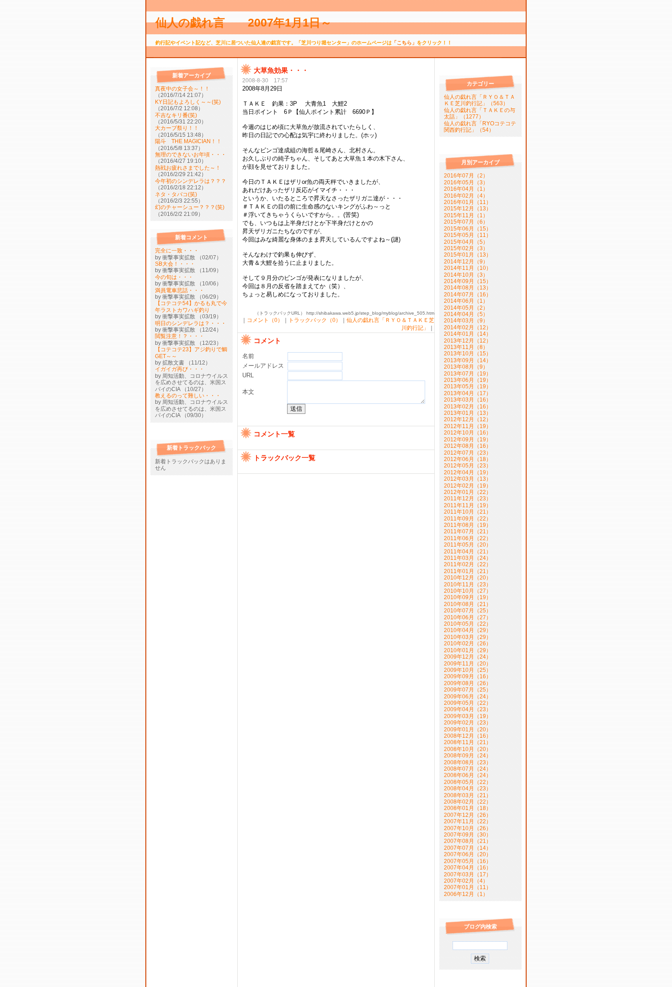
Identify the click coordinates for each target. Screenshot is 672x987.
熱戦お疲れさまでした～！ (188, 168)
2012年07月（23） (467, 453)
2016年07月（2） (466, 175)
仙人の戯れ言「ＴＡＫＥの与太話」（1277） (479, 113)
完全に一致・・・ (177, 250)
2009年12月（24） (467, 657)
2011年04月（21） (467, 551)
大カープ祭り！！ (177, 128)
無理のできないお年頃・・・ (190, 154)
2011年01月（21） (467, 571)
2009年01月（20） (467, 729)
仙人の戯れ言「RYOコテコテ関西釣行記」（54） (480, 126)
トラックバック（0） (314, 320)
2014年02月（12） (467, 327)
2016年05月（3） (466, 182)
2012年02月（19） (467, 486)
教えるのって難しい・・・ (188, 395)
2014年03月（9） (466, 320)
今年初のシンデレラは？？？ (190, 181)
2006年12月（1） (466, 894)
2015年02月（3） (466, 248)
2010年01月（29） (467, 650)
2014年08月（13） (467, 287)
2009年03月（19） (467, 716)
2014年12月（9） (466, 261)
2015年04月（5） (466, 242)
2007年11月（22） (467, 821)
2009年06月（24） (467, 696)
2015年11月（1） (466, 215)
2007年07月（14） (467, 848)
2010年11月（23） (467, 584)
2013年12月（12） (467, 341)
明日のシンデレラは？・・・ (190, 323)
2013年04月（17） (467, 393)
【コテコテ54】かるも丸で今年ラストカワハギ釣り (191, 306)
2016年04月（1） (466, 189)
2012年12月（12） (467, 419)
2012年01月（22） (467, 492)
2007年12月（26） (467, 815)
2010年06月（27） (467, 617)
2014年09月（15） (467, 281)
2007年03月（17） (467, 874)
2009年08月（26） (467, 683)
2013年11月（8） (466, 347)
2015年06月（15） (467, 228)
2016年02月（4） (466, 196)
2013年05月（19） (467, 386)
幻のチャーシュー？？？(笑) (189, 207)
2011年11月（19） (467, 505)
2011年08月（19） (467, 525)
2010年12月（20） (467, 577)
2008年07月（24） (467, 769)
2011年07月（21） (467, 531)
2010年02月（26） (467, 643)
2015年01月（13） (467, 255)
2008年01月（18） (467, 808)
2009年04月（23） (467, 709)
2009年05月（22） (467, 703)
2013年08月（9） (466, 367)
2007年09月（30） (467, 834)
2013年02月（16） (467, 406)
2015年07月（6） (466, 222)
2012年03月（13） (467, 479)
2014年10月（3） (466, 275)
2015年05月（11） (467, 235)
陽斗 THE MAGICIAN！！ (188, 141)
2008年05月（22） (467, 782)
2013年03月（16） (467, 400)
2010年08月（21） (467, 604)
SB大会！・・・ (175, 264)
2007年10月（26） (467, 828)
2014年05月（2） (466, 308)
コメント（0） (265, 320)
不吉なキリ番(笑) (176, 115)
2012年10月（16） (467, 432)
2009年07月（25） (467, 690)
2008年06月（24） (467, 775)
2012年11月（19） (467, 426)
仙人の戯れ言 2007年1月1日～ (249, 22)
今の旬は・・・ (174, 277)
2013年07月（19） (467, 373)
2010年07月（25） (467, 610)
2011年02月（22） (467, 564)
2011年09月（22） (467, 518)
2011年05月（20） (467, 545)
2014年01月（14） (467, 334)
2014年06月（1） (466, 301)
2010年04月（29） (467, 630)
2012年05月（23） (467, 465)
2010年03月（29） (467, 637)
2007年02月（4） (466, 881)
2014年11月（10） (467, 268)
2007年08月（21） (467, 841)
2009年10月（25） (467, 670)
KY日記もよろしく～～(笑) (188, 102)
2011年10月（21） (467, 512)
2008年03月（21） (467, 795)
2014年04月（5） (466, 314)
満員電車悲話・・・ (179, 290)
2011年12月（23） (467, 498)
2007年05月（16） (467, 861)
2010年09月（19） (467, 597)
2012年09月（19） (467, 439)
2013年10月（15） (467, 353)
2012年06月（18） (467, 459)
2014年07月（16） (467, 294)
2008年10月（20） (467, 749)
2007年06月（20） (467, 854)
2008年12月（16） (467, 736)
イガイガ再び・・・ (179, 369)
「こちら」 (404, 42)
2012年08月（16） (467, 446)
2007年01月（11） (467, 887)
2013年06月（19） (467, 380)
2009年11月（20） (467, 663)
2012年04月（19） (467, 472)
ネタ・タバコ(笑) (176, 194)
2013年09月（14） (467, 360)
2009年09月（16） (467, 676)
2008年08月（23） (467, 762)
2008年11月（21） (467, 742)
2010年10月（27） (467, 591)
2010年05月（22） (467, 624)
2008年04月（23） (467, 788)
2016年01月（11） (467, 202)
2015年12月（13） (467, 208)
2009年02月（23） (467, 722)
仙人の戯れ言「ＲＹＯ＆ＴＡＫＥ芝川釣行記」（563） (479, 100)
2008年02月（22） (467, 802)
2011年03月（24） (467, 558)
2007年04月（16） (467, 867)
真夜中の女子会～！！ (182, 89)
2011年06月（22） (467, 538)
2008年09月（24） (467, 755)
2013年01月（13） (467, 413)
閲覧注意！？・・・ (179, 336)
